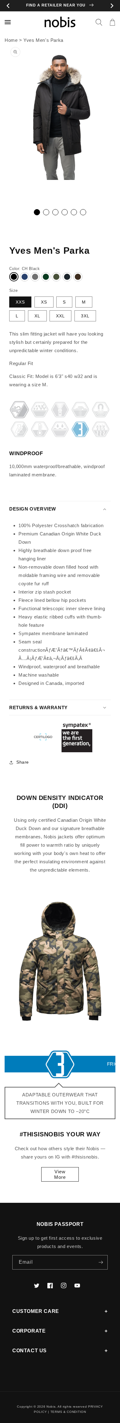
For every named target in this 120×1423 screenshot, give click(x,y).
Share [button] (22, 762)
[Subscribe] (100, 1262)
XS (44, 302)
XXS (20, 302)
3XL (85, 315)
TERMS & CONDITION (68, 1411)
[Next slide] (112, 6)
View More (60, 1174)
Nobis (51, 1406)
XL (37, 315)
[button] (99, 22)
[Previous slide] (8, 6)
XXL (60, 315)
